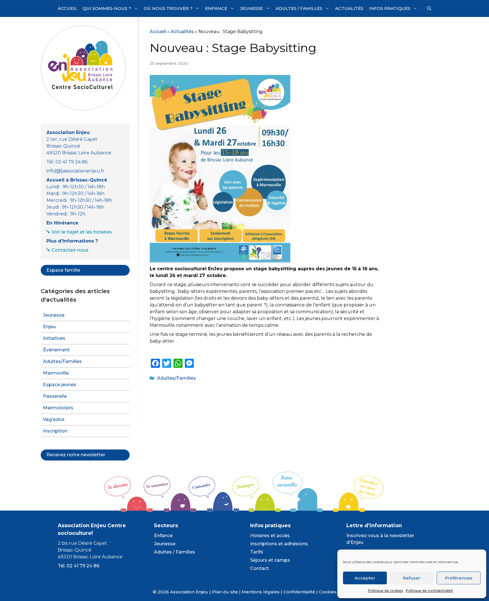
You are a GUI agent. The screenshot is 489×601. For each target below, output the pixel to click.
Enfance (216, 8)
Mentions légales (261, 591)
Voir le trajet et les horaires (82, 232)
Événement (56, 350)
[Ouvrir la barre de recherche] (429, 8)
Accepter (365, 578)
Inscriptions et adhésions (279, 543)
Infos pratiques (389, 8)
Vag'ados (54, 419)
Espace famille (63, 270)
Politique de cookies (385, 591)
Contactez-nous (70, 250)
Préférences (458, 578)
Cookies (327, 591)
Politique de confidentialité (429, 591)
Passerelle (55, 396)
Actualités (349, 8)
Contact (259, 568)
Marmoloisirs (58, 407)
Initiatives (54, 338)
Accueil (67, 8)
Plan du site (225, 591)
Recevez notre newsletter (75, 454)
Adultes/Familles (176, 378)
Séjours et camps (270, 560)
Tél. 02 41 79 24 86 (78, 565)
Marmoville (56, 373)
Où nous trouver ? (168, 8)
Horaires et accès (270, 535)
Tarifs (256, 552)
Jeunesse (251, 8)
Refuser (412, 578)
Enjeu (49, 326)
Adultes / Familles (299, 8)
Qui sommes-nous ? (107, 8)
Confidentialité (299, 591)
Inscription (55, 431)
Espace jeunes (59, 384)
